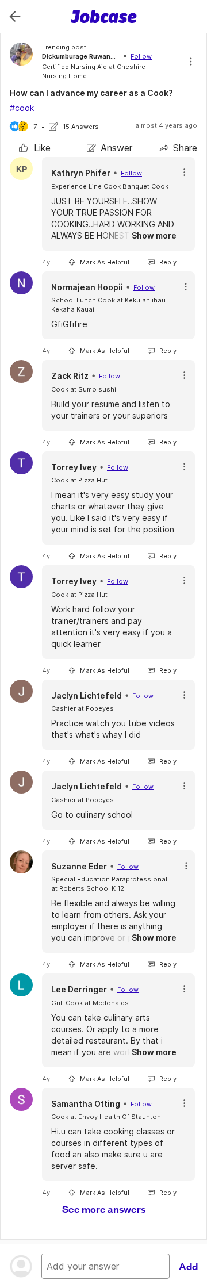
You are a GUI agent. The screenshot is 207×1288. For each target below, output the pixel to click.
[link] (35, 148)
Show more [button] (154, 235)
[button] (184, 172)
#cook (22, 108)
